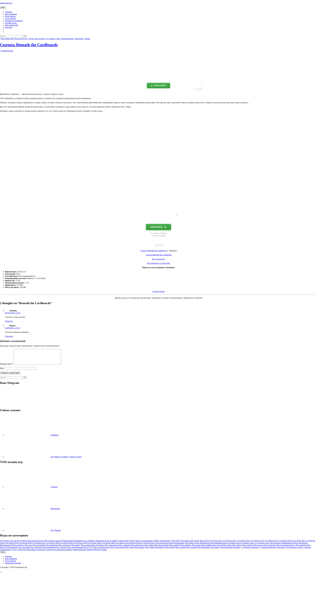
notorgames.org (6, 3)
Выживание (68, 541)
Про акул (28, 545)
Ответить (9, 321)
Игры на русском (156, 543)
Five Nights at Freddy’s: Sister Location (66, 457)
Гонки (131, 541)
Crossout (54, 487)
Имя (2, 368)
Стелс (13, 550)
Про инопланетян (161, 545)
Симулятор (78, 39)
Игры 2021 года (43, 543)
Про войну (75, 545)
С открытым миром (267, 547)
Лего (187, 543)
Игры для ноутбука (37, 39)
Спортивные (5, 550)
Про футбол (170, 547)
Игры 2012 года (234, 541)
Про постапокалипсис (285, 545)
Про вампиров (52, 545)
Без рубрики (22, 541)
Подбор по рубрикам (14, 21)
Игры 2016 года (289, 541)
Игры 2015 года (275, 541)
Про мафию (207, 545)
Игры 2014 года (21, 39)
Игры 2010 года (206, 541)
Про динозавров (111, 545)
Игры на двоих (142, 543)
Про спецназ (61, 547)
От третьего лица (262, 543)
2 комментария (6, 51)
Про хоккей (191, 547)
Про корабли (186, 545)
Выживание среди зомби (106, 541)
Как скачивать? (158, 259)
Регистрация (10, 16)
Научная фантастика (219, 543)
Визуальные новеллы (53, 541)
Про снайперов (49, 547)
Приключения (67, 39)
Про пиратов (248, 545)
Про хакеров (180, 547)
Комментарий (6, 364)
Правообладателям (13, 563)
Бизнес (41, 541)
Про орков (227, 545)
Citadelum (55, 435)
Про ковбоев (174, 545)
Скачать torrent (158, 291)
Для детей (175, 541)
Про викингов (64, 545)
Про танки (129, 547)
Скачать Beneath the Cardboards (29, 44)
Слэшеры (307, 547)
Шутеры (8, 27)
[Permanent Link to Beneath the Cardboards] (28, 78)
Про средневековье (75, 547)
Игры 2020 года (29, 543)
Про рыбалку (12, 547)
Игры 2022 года (57, 543)
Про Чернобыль (203, 547)
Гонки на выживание (144, 541)
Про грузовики (97, 545)
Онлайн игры (10, 23)
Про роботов (301, 545)
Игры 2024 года (84, 543)
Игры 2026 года (112, 543)
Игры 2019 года (15, 543)
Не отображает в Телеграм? (158, 263)
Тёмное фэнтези (79, 550)
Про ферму (159, 547)
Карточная (168, 543)
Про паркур (237, 545)
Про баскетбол (39, 545)
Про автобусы (18, 545)
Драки (196, 541)
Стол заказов (10, 18)
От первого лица (53, 39)
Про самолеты (36, 547)
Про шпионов (226, 547)
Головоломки (123, 541)
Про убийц (150, 547)
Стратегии (21, 550)
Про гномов (86, 545)
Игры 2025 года (98, 543)
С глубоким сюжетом (249, 547)
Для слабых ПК (11, 25)
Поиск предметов (300, 543)
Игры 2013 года (247, 541)
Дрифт (156, 541)
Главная (8, 12)
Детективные (165, 541)
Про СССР (88, 547)
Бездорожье (33, 541)
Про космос (197, 545)
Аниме (6, 541)
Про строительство (102, 547)
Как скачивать (11, 14)
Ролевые (236, 547)
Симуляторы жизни (294, 547)
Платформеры (286, 543)
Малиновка (55, 508)
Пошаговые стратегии (35, 550)
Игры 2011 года (220, 541)
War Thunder (56, 530)
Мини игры (194, 543)
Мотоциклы (205, 543)
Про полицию (270, 545)
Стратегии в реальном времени (58, 550)
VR (1, 541)
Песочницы (275, 543)
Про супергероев (117, 547)
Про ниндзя (217, 545)
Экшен (87, 39)
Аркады (13, 541)
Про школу (215, 547)
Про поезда (259, 545)
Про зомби (148, 545)
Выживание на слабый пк (84, 541)
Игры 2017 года (303, 541)
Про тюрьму (139, 547)
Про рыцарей (24, 547)
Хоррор (90, 550)
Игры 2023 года (71, 543)
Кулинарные (179, 543)
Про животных (137, 545)
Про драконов (125, 545)
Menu (3, 7)
